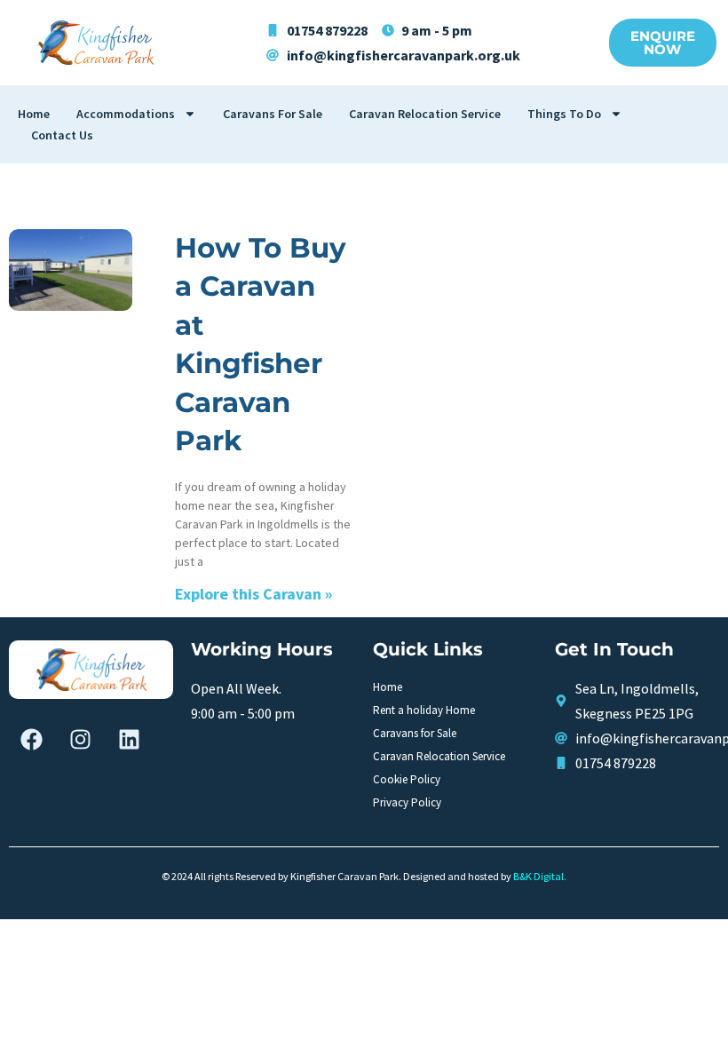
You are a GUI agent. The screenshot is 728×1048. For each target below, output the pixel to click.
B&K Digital (538, 876)
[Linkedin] (129, 739)
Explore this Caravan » (253, 594)
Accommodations (125, 114)
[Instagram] (80, 739)
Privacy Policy (407, 802)
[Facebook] (31, 739)
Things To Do (564, 114)
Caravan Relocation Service (425, 114)
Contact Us (62, 135)
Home (34, 114)
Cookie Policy (406, 779)
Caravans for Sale (272, 114)
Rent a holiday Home (424, 710)
